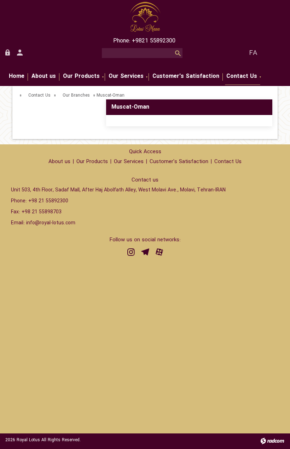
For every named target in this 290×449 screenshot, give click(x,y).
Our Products (92, 161)
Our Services (129, 161)
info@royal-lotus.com (50, 223)
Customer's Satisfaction (179, 161)
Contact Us (39, 95)
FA (253, 53)
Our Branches (76, 95)
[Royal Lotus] (145, 17)
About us (59, 161)
